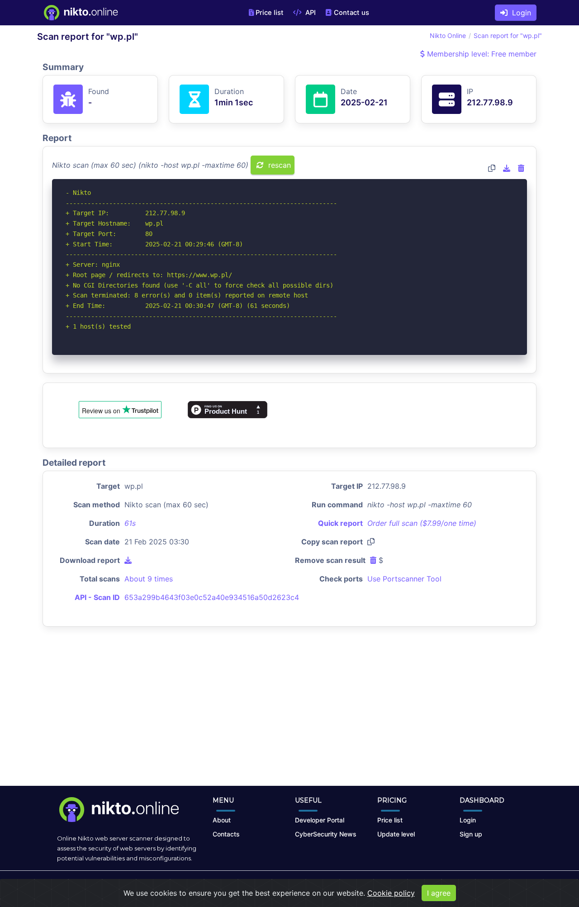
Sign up (471, 834)
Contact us (351, 13)
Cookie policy (391, 893)
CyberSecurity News (325, 834)
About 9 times (148, 578)
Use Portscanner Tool (404, 578)
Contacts (226, 834)
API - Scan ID (97, 597)
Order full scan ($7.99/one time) (421, 523)
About (222, 820)
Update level (396, 834)
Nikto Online (448, 35)
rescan (278, 165)
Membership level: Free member (480, 53)
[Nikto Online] (80, 12)
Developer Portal (319, 820)
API (310, 13)
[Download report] (506, 168)
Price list (270, 13)
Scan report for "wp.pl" (508, 35)
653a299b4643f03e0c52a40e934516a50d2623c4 (211, 597)
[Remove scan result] (521, 168)
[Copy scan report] (491, 168)
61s (130, 523)
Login (519, 12)
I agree (439, 893)
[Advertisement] (289, 713)
